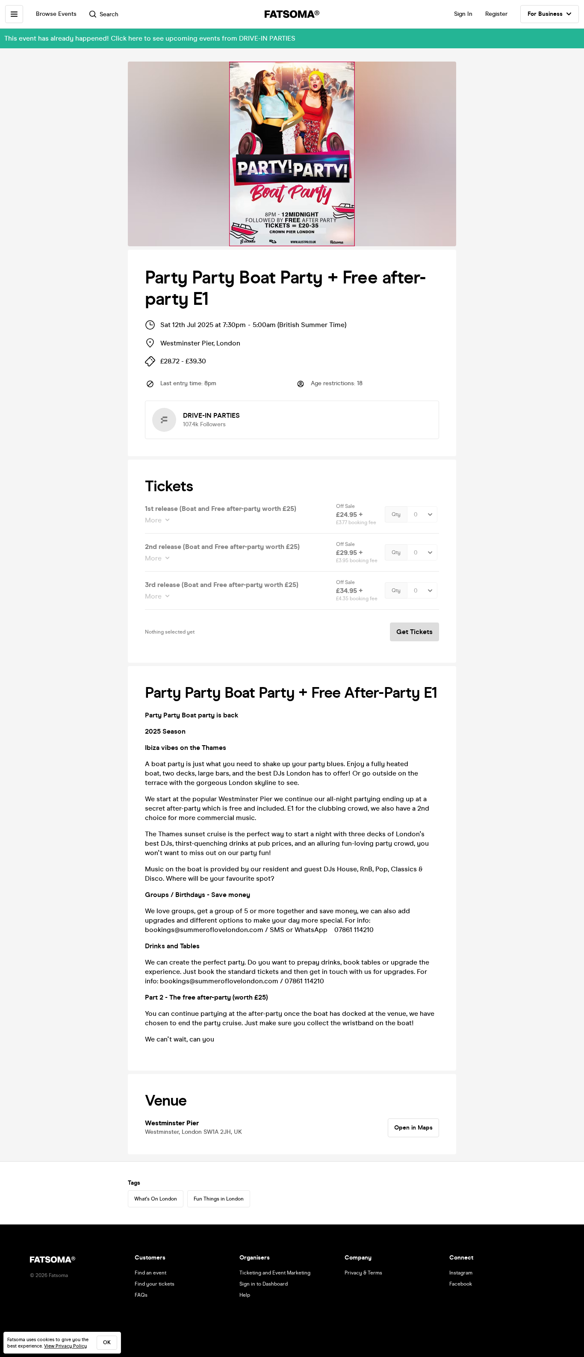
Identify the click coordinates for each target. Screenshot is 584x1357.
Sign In (463, 14)
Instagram (460, 1273)
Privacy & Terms (363, 1273)
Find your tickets (154, 1284)
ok (107, 1342)
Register (496, 14)
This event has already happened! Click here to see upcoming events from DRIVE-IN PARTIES (149, 38)
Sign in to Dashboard (263, 1284)
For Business (545, 14)
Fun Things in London (219, 1199)
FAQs (141, 1295)
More (153, 520)
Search (109, 14)
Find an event (150, 1273)
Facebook (460, 1284)
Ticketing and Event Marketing (274, 1273)
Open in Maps (413, 1127)
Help (244, 1295)
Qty (396, 514)
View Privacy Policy (65, 1346)
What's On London (155, 1199)
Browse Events (56, 14)
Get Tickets (414, 632)
